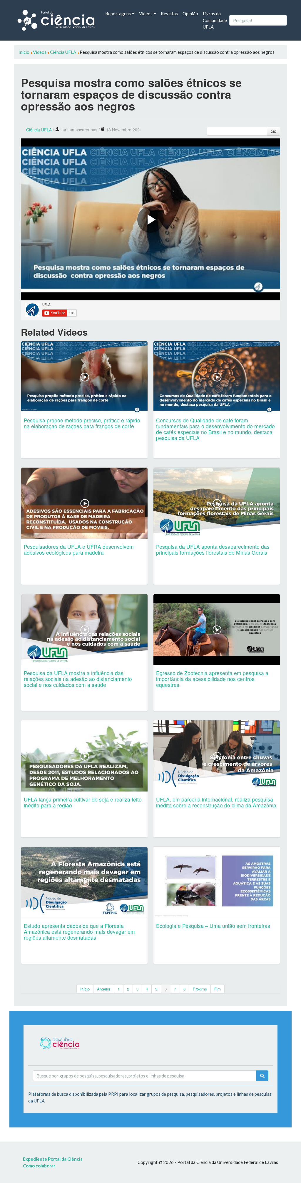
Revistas (169, 13)
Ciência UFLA (39, 130)
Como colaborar (39, 1165)
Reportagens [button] (118, 13)
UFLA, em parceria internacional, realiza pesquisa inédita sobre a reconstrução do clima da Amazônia (216, 802)
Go (273, 131)
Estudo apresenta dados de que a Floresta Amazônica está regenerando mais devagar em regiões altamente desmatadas (79, 931)
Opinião (190, 13)
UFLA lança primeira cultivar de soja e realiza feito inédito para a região (83, 802)
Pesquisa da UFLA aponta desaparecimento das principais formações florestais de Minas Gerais (213, 549)
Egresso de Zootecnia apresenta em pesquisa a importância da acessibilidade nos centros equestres (212, 678)
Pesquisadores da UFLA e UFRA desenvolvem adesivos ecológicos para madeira (79, 549)
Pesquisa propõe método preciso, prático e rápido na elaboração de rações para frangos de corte (82, 423)
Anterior (103, 989)
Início (85, 989)
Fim (217, 989)
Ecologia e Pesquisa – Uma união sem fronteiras (213, 925)
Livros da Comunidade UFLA (215, 20)
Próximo (200, 989)
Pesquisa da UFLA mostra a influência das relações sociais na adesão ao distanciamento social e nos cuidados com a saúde (78, 678)
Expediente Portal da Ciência (53, 1159)
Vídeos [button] (146, 13)
